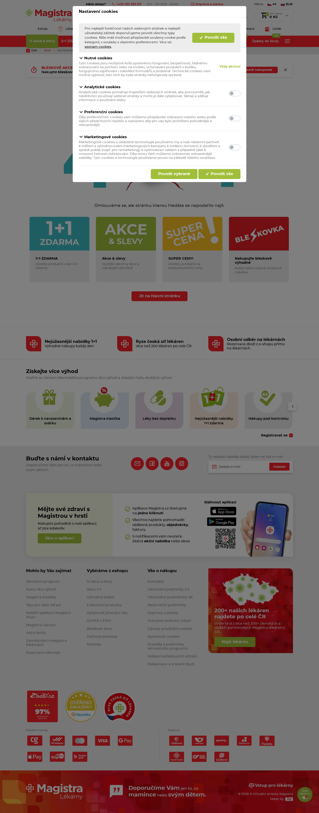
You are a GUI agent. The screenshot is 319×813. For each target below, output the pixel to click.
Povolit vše (215, 38)
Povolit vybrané (174, 174)
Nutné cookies (98, 58)
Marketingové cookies (105, 137)
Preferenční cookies (103, 112)
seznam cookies (98, 46)
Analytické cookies (102, 87)
